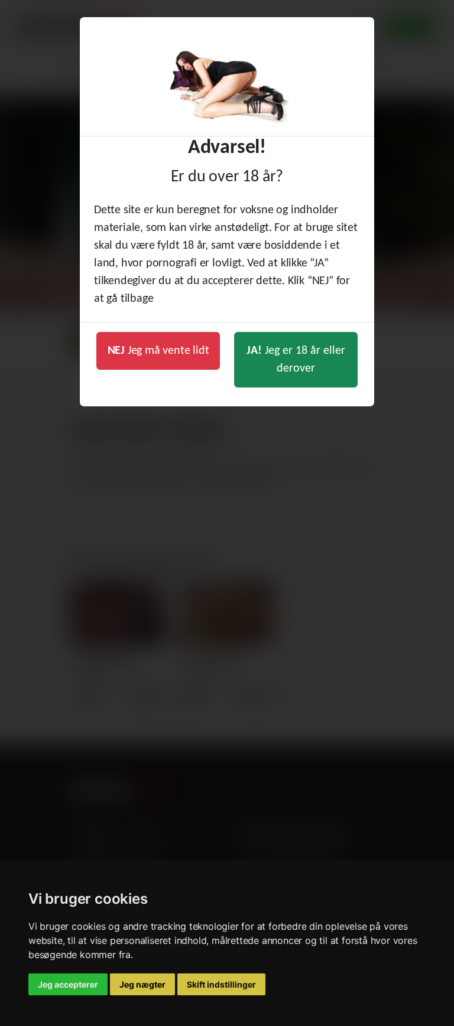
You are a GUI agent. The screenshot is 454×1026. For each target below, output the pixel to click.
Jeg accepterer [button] (68, 984)
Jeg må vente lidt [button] (158, 351)
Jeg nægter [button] (142, 984)
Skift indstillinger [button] (221, 984)
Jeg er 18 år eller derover (296, 359)
